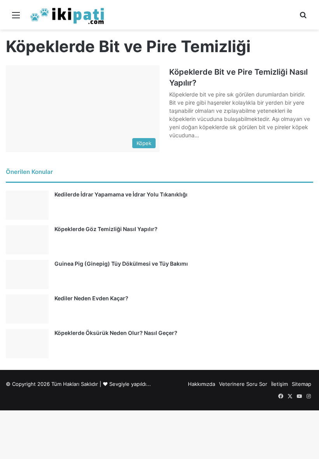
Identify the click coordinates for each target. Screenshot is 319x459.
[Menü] (16, 17)
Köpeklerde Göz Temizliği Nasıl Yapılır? (106, 229)
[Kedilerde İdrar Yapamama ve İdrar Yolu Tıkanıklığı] (27, 205)
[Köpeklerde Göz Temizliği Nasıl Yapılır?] (27, 239)
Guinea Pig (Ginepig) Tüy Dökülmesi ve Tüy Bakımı (121, 263)
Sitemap (301, 384)
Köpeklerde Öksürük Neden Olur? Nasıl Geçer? (115, 332)
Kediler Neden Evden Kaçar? (91, 298)
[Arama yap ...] (303, 17)
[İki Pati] (67, 14)
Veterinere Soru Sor (243, 384)
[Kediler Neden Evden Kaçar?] (27, 309)
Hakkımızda (201, 384)
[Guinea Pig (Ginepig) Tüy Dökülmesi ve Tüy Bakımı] (27, 274)
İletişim (279, 384)
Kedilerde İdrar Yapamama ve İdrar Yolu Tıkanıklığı (121, 194)
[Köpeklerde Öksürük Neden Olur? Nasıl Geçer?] (27, 343)
